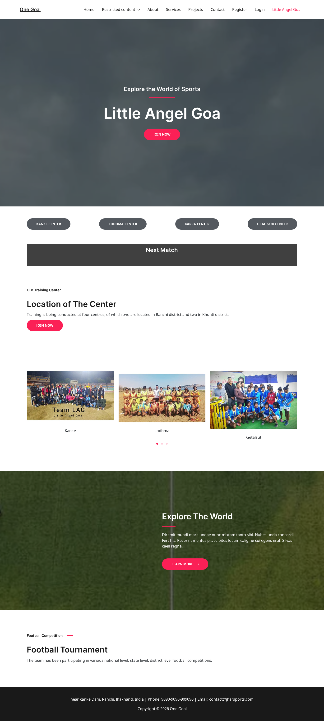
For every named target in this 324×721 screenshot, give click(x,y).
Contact (218, 9)
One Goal (30, 9)
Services (173, 9)
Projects (195, 9)
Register (239, 9)
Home (88, 9)
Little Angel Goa (286, 9)
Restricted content (118, 9)
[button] (137, 9)
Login (260, 9)
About (153, 9)
